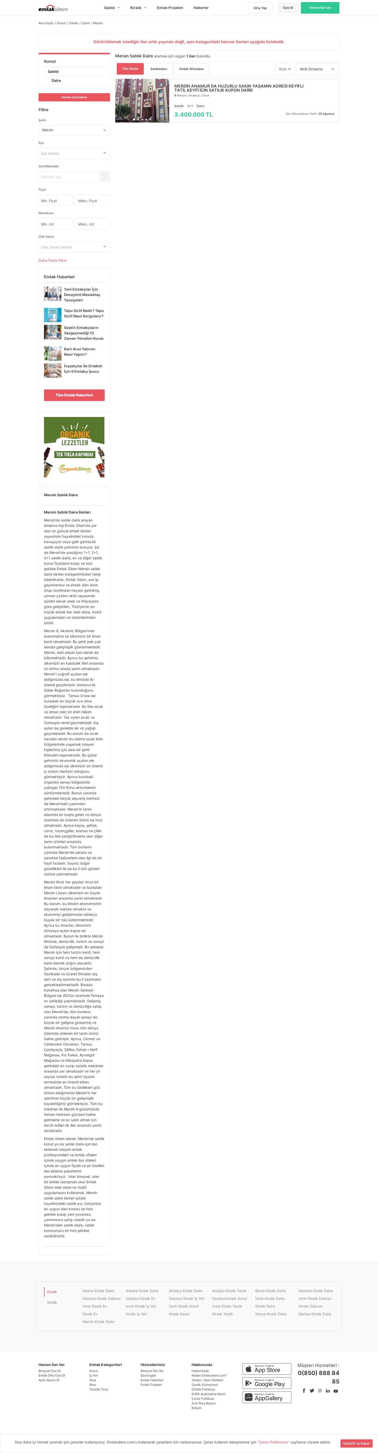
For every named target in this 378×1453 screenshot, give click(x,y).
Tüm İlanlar (130, 69)
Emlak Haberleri (152, 1380)
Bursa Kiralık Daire (270, 1291)
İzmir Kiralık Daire (269, 1298)
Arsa (92, 1380)
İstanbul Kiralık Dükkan (102, 1298)
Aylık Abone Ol (49, 1380)
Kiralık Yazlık (222, 1314)
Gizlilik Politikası (203, 1389)
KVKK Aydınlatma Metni (209, 1394)
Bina (92, 1385)
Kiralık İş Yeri (136, 1314)
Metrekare (46, 213)
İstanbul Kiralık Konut (229, 1298)
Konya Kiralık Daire (270, 1314)
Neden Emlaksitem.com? (209, 1375)
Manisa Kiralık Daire (315, 1314)
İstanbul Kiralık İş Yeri (186, 1298)
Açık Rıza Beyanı (204, 1403)
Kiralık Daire (265, 1306)
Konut (50, 61)
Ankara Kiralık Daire (142, 1291)
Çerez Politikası (203, 1398)
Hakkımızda (200, 1371)
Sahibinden (158, 69)
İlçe (41, 143)
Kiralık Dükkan (310, 1306)
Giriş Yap (260, 8)
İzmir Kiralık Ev (95, 1306)
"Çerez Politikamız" (274, 1442)
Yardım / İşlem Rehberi (207, 1380)
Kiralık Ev (90, 1314)
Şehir (42, 120)
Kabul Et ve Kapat (356, 1443)
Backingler (148, 1375)
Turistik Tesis (98, 1389)
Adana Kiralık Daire (98, 1291)
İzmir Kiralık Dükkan (315, 1298)
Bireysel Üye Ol (50, 1371)
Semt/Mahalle (49, 166)
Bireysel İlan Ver (152, 1371)
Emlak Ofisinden (191, 69)
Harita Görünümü (74, 97)
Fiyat (42, 190)
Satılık (53, 71)
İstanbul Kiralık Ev (140, 1298)
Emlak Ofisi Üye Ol (52, 1375)
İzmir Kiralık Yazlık (227, 1306)
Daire (56, 80)
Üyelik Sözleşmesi (205, 1385)
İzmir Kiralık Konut (184, 1306)
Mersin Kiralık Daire (98, 1321)
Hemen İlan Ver (320, 8)
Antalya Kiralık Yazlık (229, 1291)
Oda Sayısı (46, 236)
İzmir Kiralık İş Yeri (141, 1306)
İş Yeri (93, 1375)
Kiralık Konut (179, 1314)
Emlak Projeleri (151, 1385)
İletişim (197, 1408)
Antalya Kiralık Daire (185, 1291)
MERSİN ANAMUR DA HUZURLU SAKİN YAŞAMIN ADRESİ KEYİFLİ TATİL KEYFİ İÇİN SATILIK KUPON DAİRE (238, 88)
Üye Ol (288, 8)
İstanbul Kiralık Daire (316, 1291)
